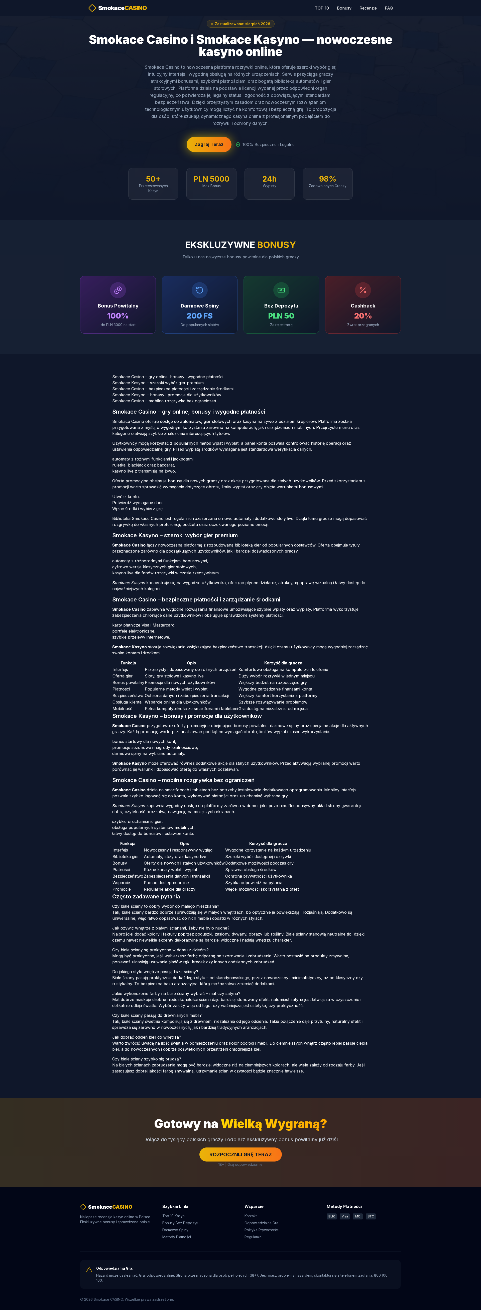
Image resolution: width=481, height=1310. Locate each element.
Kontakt (251, 1216)
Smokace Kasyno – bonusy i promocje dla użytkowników (166, 394)
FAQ (389, 8)
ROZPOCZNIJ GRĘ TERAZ (240, 1154)
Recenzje (368, 8)
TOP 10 (322, 8)
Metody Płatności (176, 1237)
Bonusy (344, 8)
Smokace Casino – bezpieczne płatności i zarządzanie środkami (172, 388)
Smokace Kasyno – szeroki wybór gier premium (158, 382)
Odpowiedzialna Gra (261, 1223)
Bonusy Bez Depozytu (180, 1223)
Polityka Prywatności (262, 1230)
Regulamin (253, 1237)
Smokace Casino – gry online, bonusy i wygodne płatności (167, 376)
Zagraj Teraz (209, 144)
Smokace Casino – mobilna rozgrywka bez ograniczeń (164, 400)
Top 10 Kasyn (173, 1216)
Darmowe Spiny (175, 1230)
